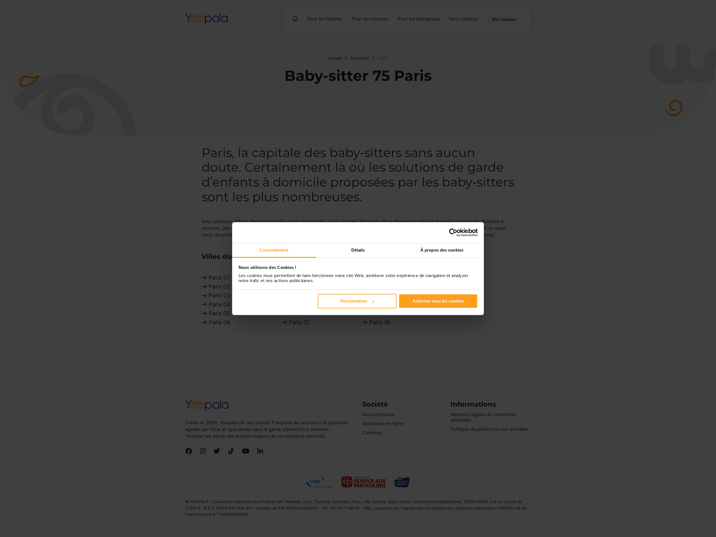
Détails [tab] (358, 250)
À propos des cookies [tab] (441, 250)
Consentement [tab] (274, 250)
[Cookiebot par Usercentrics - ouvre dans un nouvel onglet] (453, 232)
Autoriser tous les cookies (438, 301)
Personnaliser (354, 301)
